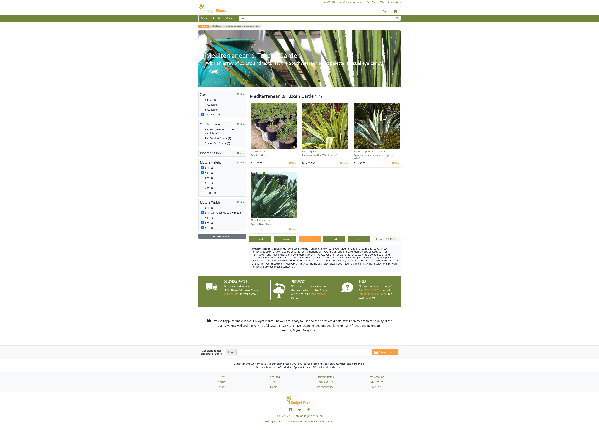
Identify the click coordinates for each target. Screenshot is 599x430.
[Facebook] (290, 410)
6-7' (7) (209, 182)
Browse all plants (387, 239)
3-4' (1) (209, 207)
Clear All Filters (223, 236)
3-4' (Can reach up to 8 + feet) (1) (224, 212)
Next (334, 239)
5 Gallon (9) (211, 109)
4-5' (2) (209, 172)
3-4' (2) (209, 167)
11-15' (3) (210, 192)
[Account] (384, 11)
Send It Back (317, 294)
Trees (222, 377)
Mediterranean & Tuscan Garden (242, 26)
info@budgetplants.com (309, 416)
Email (231, 352)
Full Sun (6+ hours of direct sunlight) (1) (221, 131)
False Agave (309, 151)
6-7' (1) (209, 227)
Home (204, 26)
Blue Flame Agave (261, 220)
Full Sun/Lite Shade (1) (218, 138)
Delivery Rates (325, 377)
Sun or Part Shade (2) (217, 143)
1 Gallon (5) (211, 104)
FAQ (273, 382)
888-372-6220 (371, 290)
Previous (285, 239)
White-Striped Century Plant (370, 151)
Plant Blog (274, 377)
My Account (377, 377)
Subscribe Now (387, 352)
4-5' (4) (209, 217)
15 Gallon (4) (212, 114)
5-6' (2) (209, 222)
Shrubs (222, 382)
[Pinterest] (309, 410)
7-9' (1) (209, 187)
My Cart (376, 387)
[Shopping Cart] (395, 11)
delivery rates (231, 294)
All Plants (216, 26)
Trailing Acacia (259, 151)
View (293, 163)
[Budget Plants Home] (212, 8)
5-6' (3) (209, 177)
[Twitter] (299, 410)
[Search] (397, 18)
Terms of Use (325, 382)
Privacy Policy (325, 387)
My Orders (376, 382)
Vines (222, 387)
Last (359, 239)
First (260, 239)
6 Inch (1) (210, 99)
